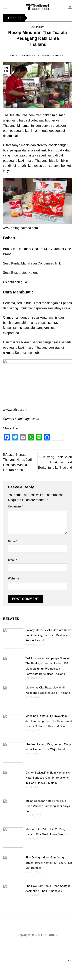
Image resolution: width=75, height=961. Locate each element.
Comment (15, 506)
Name (12, 541)
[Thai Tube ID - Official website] (37, 7)
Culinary (37, 27)
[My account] (70, 7)
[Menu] (5, 7)
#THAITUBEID (57, 55)
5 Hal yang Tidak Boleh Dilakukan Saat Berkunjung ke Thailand (55, 462)
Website (13, 578)
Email (12, 559)
